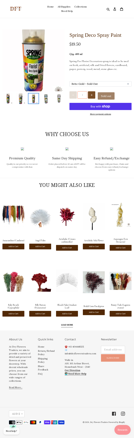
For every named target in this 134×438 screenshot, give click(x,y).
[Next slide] (59, 98)
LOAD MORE (67, 325)
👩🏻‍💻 (75, 373)
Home (41, 346)
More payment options (100, 114)
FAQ (40, 373)
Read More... (15, 387)
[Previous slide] (7, 98)
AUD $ (16, 413)
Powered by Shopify (116, 422)
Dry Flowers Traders (99, 422)
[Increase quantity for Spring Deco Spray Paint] (91, 95)
